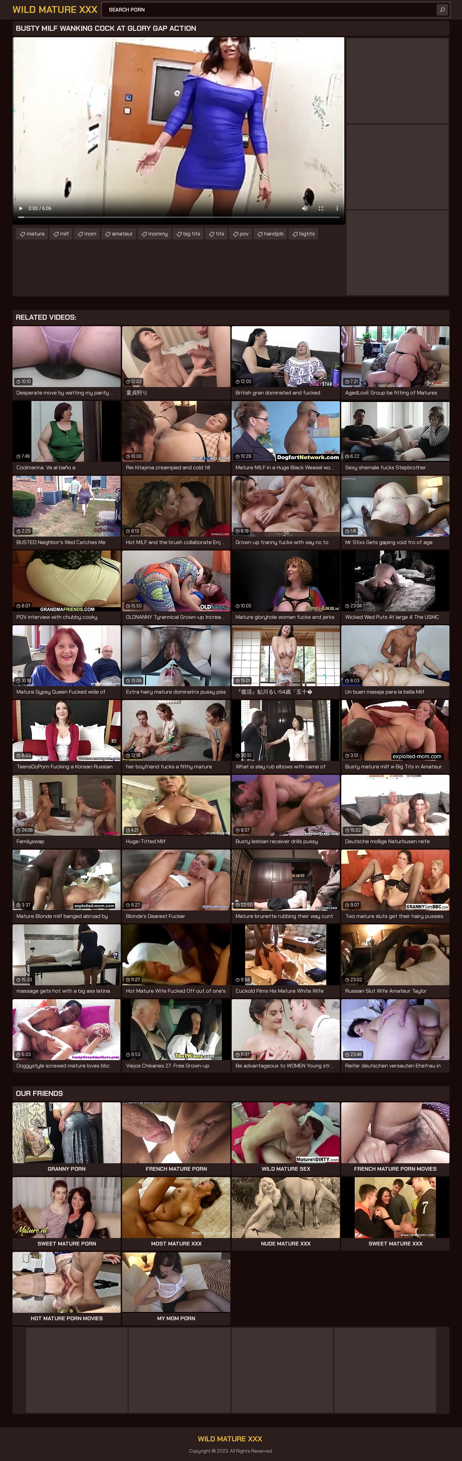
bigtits (307, 233)
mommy (158, 233)
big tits (191, 233)
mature (36, 233)
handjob (274, 233)
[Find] (442, 10)
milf (64, 233)
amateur (122, 233)
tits (220, 233)
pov (244, 233)
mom (90, 233)
